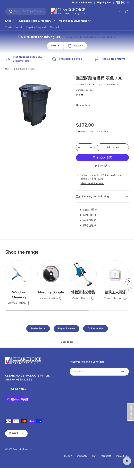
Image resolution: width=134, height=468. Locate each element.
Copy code (77, 45)
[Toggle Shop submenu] (14, 21)
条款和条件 (106, 456)
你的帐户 (68, 456)
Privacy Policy (122, 456)
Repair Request (66, 328)
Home (7, 69)
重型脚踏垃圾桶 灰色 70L (25, 69)
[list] (36, 105)
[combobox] (26, 11)
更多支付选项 (102, 166)
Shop (8, 21)
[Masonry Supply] (51, 273)
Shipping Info (104, 2)
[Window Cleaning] (18, 273)
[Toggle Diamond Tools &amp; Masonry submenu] (54, 21)
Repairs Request (36, 27)
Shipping (80, 131)
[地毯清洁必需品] (83, 273)
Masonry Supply (51, 292)
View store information (92, 183)
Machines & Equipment (73, 21)
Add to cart (113, 147)
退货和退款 (82, 456)
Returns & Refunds (82, 2)
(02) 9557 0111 (18, 388)
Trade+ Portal (13, 27)
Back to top (67, 341)
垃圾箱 (79, 95)
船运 (94, 456)
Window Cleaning (19, 294)
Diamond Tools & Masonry (35, 21)
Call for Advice (95, 328)
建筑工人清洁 (115, 292)
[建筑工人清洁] (115, 273)
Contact (54, 27)
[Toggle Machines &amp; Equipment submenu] (89, 21)
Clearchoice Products (87, 84)
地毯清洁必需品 (83, 292)
